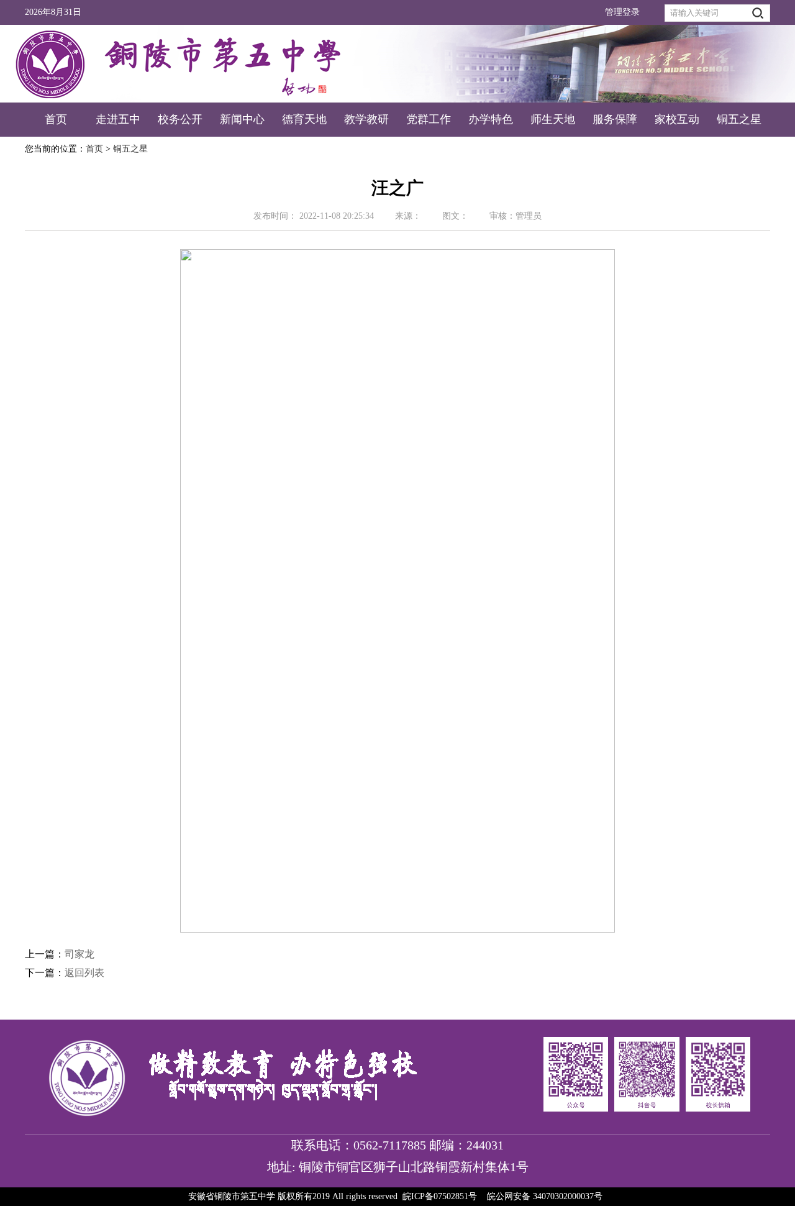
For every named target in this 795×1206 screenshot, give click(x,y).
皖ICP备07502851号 (439, 1196)
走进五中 (118, 119)
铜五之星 (739, 119)
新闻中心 (242, 119)
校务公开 (180, 119)
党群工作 (428, 119)
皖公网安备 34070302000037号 (544, 1196)
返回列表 (84, 972)
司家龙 (79, 954)
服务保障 (615, 119)
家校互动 (677, 119)
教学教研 (366, 119)
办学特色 (490, 119)
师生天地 (552, 119)
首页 (56, 119)
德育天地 (304, 119)
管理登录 (622, 12)
